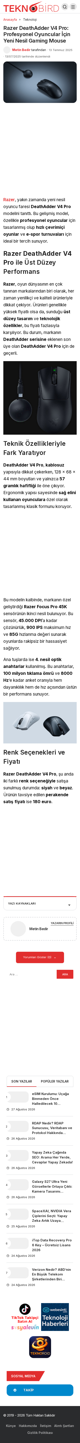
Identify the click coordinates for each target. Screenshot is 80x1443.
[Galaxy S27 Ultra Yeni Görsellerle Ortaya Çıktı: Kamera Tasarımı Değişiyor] (17, 1184)
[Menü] (73, 6)
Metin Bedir (21, 50)
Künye (11, 1426)
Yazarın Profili (62, 923)
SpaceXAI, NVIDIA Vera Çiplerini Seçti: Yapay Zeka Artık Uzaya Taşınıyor (51, 1218)
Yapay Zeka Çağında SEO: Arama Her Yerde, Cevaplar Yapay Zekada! (52, 1157)
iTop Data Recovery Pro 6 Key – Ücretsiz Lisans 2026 (52, 1245)
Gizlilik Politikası (40, 1433)
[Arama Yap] (64, 6)
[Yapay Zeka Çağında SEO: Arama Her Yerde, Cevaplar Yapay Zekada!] (17, 1155)
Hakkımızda (28, 1426)
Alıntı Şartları (64, 1426)
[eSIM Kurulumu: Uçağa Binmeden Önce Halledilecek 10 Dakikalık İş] (17, 1097)
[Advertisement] (40, 155)
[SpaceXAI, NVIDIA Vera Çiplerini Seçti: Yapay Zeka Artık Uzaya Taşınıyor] (17, 1214)
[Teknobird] (31, 6)
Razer (9, 199)
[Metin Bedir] (18, 929)
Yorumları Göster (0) (37, 957)
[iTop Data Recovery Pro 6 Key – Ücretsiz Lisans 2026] (17, 1243)
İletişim (45, 1426)
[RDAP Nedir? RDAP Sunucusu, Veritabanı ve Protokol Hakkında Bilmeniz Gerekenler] (17, 1126)
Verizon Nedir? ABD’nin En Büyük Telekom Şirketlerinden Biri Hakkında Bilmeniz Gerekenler (51, 1279)
